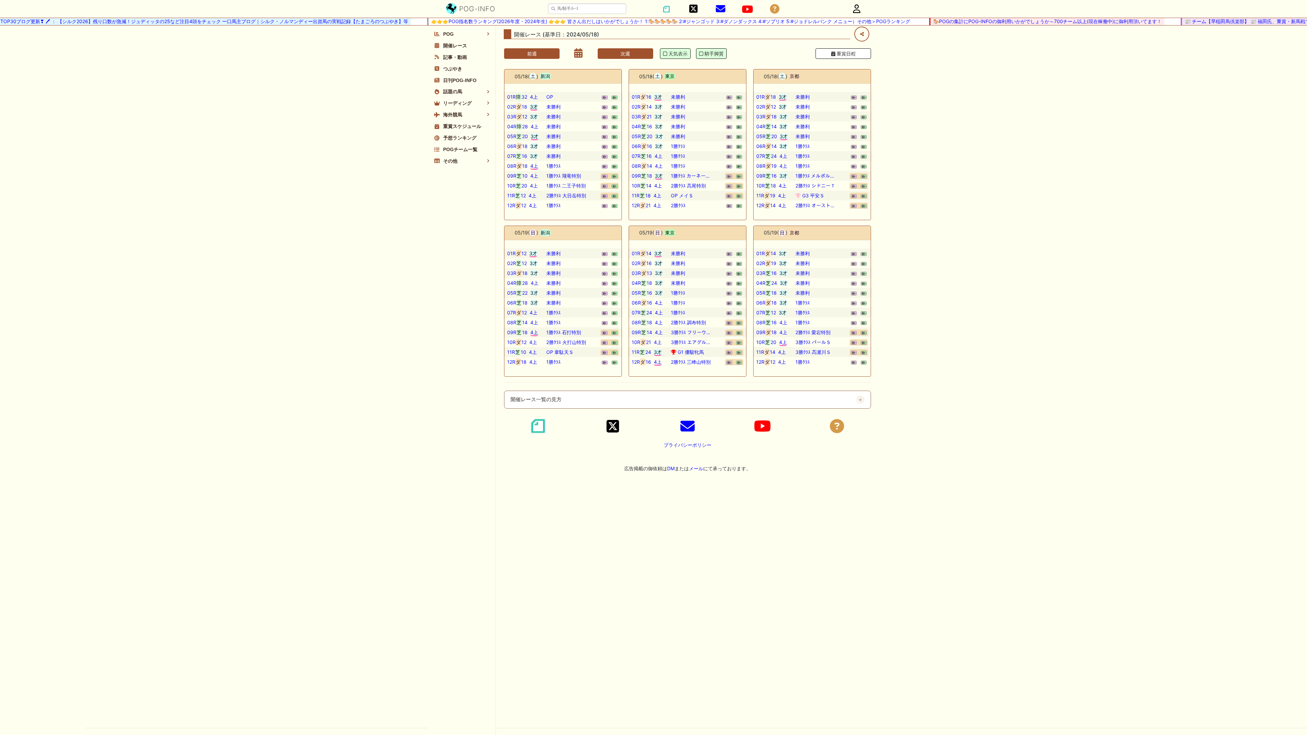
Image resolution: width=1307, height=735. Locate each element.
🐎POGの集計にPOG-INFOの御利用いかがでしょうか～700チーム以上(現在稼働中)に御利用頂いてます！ (1032, 21)
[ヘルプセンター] (774, 9)
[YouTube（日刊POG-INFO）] (747, 9)
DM (671, 468)
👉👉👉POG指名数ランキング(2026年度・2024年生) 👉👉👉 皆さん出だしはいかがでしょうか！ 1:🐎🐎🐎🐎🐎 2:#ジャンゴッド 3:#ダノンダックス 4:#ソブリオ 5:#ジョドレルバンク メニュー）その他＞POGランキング (655, 21)
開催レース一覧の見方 (536, 399)
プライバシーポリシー (687, 445)
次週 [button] (625, 53)
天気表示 (678, 53)
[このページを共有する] (861, 34)
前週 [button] (532, 53)
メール (696, 468)
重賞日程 (845, 53)
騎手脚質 (714, 53)
